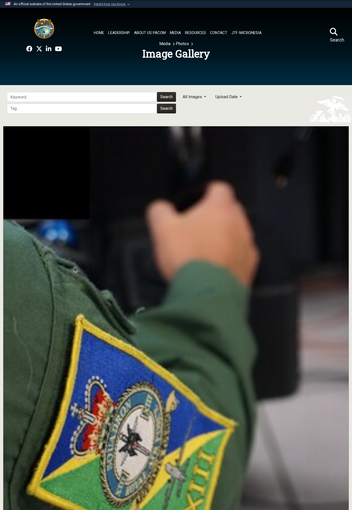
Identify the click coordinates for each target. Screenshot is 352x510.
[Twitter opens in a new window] (39, 49)
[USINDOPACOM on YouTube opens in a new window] (58, 49)
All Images (193, 96)
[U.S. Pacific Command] (44, 28)
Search (166, 96)
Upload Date (227, 96)
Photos (183, 43)
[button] (112, 4)
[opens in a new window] (29, 49)
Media (165, 43)
